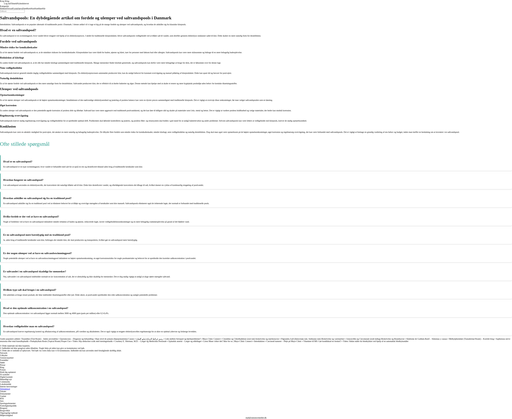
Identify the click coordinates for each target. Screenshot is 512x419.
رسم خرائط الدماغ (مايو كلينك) (149, 339)
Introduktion (259, 341)
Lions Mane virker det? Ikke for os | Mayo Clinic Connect (227, 341)
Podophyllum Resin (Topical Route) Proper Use (50, 341)
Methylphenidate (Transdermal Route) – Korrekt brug (471, 339)
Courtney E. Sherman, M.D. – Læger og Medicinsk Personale (140, 341)
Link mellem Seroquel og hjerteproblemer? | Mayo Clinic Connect (193, 339)
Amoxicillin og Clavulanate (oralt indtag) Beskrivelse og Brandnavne (375, 339)
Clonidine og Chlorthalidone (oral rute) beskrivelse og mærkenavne (250, 339)
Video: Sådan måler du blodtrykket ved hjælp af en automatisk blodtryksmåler (375, 341)
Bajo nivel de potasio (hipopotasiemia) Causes (114, 339)
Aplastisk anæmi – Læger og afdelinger (184, 341)
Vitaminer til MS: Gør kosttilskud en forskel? (322, 341)
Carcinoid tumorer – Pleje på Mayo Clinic (283, 341)
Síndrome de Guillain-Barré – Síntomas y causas (426, 339)
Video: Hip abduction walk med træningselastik (93, 341)
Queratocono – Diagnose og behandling (76, 339)
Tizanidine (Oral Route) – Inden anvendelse (39, 339)
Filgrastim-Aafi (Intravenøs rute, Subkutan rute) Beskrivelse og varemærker (313, 339)
